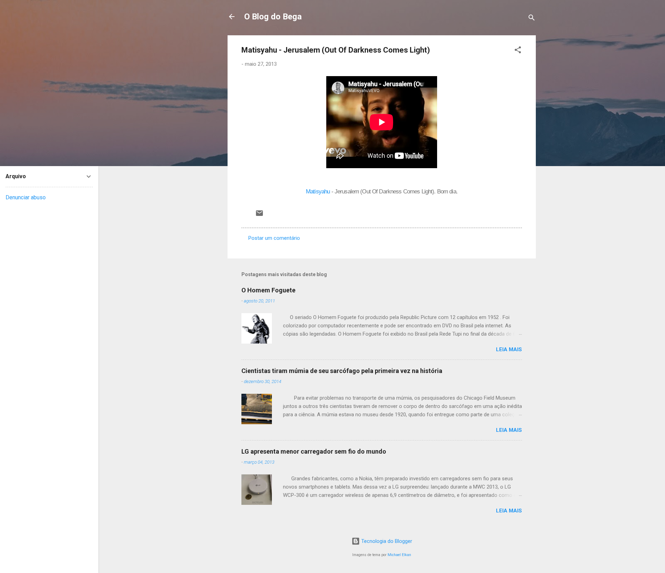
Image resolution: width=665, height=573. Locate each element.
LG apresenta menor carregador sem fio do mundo (313, 451)
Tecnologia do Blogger (386, 541)
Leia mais (509, 349)
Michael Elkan (399, 555)
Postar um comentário (274, 238)
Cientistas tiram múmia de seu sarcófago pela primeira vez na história (341, 370)
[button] (518, 51)
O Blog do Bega (273, 16)
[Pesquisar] (531, 18)
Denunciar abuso (26, 197)
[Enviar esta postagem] (259, 215)
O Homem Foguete (268, 290)
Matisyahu (318, 191)
